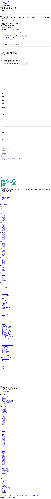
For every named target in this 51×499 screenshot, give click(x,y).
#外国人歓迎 (4, 319)
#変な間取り (4, 325)
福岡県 (3, 274)
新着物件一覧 (4, 412)
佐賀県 (3, 275)
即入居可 (4, 308)
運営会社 (4, 485)
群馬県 (3, 230)
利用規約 (4, 486)
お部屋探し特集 (5, 408)
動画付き (4, 306)
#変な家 (3, 324)
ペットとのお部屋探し (6, 402)
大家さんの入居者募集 (6, 469)
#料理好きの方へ (5, 335)
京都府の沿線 (4, 3)
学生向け (4, 301)
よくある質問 (4, 480)
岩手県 (3, 216)
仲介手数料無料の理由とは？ (7, 400)
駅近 (3, 298)
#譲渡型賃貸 (4, 349)
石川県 (3, 236)
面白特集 (4, 475)
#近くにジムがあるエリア (7, 334)
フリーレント (4, 288)
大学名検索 (4, 410)
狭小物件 (4, 316)
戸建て (3, 304)
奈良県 (3, 254)
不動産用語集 (4, 473)
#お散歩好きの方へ (5, 351)
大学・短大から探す (6, 355)
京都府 (3, 2)
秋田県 (3, 217)
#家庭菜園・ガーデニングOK (7, 332)
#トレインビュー (5, 350)
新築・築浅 (4, 289)
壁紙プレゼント (5, 294)
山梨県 (3, 234)
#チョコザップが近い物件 (7, 338)
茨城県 (3, 228)
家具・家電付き (5, 314)
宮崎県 (3, 279)
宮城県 (3, 218)
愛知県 (3, 243)
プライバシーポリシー (6, 487)
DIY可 (3, 315)
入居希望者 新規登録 (6, 197)
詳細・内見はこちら (23, 32)
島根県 (3, 261)
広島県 (3, 260)
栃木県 (3, 229)
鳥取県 (3, 262)
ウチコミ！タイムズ (6, 468)
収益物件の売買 (5, 470)
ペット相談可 (4, 287)
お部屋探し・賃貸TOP (6, 396)
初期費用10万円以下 (6, 307)
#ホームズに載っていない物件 (7, 339)
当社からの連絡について (6, 488)
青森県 (3, 215)
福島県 (3, 220)
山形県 (3, 219)
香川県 (3, 268)
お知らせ (4, 472)
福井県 (3, 239)
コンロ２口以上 (5, 302)
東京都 (3, 224)
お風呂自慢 (4, 309)
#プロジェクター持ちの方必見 (7, 345)
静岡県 (3, 244)
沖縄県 (3, 284)
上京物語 (4, 404)
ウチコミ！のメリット (4, 204)
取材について (4, 399)
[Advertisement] (25, 169)
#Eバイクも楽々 (5, 344)
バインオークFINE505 (10, 61)
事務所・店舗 (4, 303)
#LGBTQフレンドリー (6, 352)
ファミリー (4, 299)
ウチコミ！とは (5, 397)
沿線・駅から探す (5, 354)
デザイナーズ (4, 297)
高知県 (3, 269)
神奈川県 (4, 225)
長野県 (3, 235)
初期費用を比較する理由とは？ (8, 401)
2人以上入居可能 (5, 300)
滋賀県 (3, 253)
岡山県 (3, 259)
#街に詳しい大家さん (6, 330)
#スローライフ (5, 328)
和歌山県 (4, 255)
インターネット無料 (6, 295)
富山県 (3, 238)
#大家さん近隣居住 (5, 329)
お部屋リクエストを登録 (6, 191)
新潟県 (3, 237)
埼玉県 (3, 227)
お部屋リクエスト (5, 359)
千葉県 (3, 226)
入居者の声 (4, 403)
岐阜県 (3, 245)
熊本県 (3, 277)
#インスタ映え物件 (5, 333)
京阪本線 (4, 4)
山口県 (3, 263)
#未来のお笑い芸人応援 (6, 326)
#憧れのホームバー (5, 348)
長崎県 (3, 276)
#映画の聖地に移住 (5, 347)
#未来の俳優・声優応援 (6, 327)
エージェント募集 (5, 471)
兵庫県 (3, 251)
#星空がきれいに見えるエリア (7, 336)
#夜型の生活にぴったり (6, 346)
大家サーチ (4, 360)
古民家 (3, 305)
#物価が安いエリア (5, 337)
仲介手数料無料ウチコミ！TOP (7, 1)
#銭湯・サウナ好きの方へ (7, 331)
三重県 (3, 246)
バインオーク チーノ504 (10, 37)
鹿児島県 (4, 280)
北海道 (3, 211)
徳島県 (3, 270)
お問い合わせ (4, 481)
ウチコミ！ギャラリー (6, 474)
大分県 (3, 278)
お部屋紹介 (4, 411)
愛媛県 (3, 267)
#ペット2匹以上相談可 (6, 323)
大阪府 (3, 250)
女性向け (4, 296)
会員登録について (5, 398)
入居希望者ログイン (6, 198)
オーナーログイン (5, 199)
